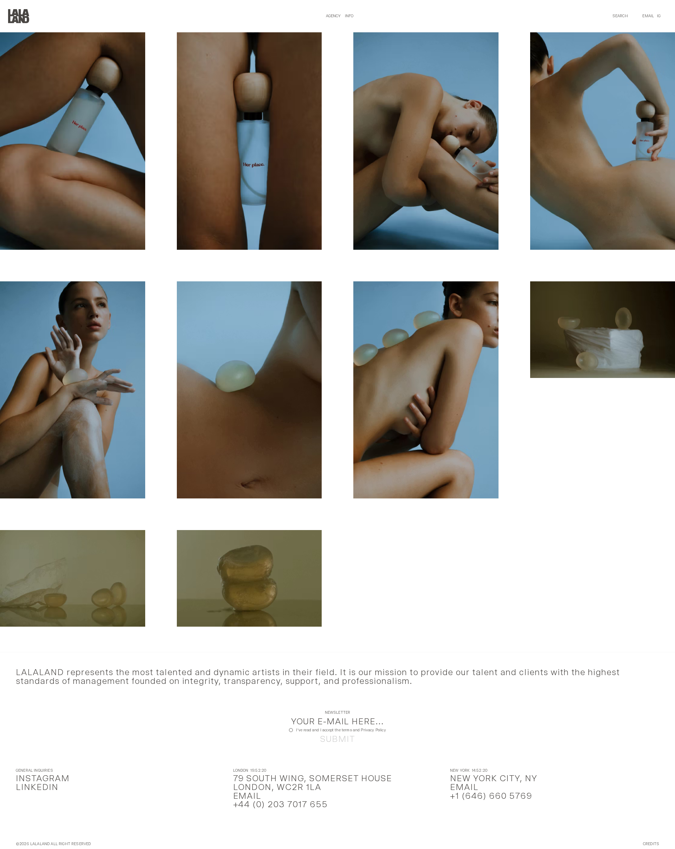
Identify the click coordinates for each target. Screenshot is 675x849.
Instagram (43, 778)
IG (659, 16)
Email (648, 16)
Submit (337, 739)
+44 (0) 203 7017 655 (280, 804)
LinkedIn (37, 787)
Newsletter (338, 713)
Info (349, 16)
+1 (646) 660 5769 (491, 796)
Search (620, 16)
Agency (333, 16)
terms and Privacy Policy (364, 730)
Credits (651, 844)
